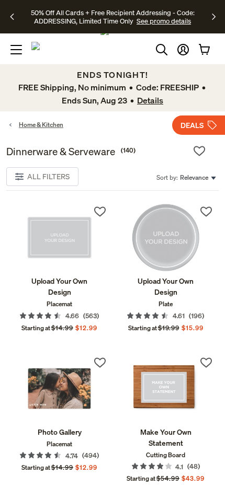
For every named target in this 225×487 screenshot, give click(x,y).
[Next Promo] (213, 17)
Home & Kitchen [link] (41, 125)
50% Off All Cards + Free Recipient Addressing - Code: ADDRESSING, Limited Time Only (113, 17)
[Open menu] (16, 49)
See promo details (164, 21)
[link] (59, 237)
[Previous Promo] (15, 17)
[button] (183, 49)
